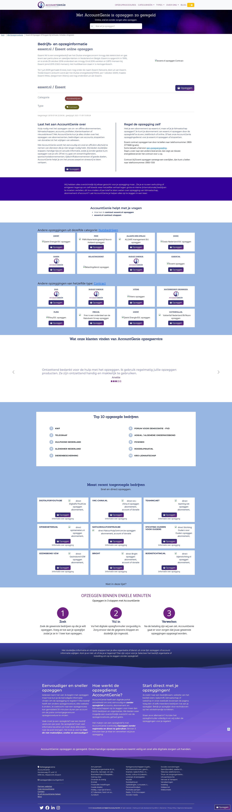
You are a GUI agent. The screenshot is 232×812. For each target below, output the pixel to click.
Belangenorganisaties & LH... (103, 769)
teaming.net (152, 500)
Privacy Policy (172, 808)
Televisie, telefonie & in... (171, 772)
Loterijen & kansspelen (135, 777)
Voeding (164, 785)
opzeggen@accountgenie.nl (51, 780)
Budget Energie (136, 256)
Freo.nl (96, 312)
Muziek (129, 779)
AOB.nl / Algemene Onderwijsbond (154, 435)
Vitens (136, 289)
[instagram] (58, 808)
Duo (56, 289)
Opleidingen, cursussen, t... (137, 785)
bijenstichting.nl (155, 553)
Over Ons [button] (171, 5)
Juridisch (95, 795)
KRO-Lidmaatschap (145, 455)
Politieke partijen (133, 790)
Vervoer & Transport (169, 779)
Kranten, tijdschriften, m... (136, 772)
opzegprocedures (125, 5)
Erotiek (94, 782)
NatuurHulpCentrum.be (106, 527)
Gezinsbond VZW (49, 553)
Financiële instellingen (100, 785)
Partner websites (45, 786)
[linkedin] (53, 808)
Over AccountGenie (46, 789)
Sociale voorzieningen (170, 767)
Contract (72, 107)
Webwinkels (166, 790)
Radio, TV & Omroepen (135, 792)
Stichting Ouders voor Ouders (155, 528)
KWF (57, 428)
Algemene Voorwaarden (185, 808)
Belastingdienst (96, 256)
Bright (96, 553)
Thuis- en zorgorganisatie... (172, 774)
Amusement (96, 767)
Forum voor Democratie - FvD (152, 428)
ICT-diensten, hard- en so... (102, 792)
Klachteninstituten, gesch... (137, 769)
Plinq (56, 312)
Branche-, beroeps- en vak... (102, 772)
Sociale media (132, 795)
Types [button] (159, 5)
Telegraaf (61, 435)
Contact (41, 791)
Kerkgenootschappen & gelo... (138, 767)
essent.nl (175, 256)
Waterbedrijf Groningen (176, 289)
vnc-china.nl (100, 500)
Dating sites (96, 777)
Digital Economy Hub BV (112, 808)
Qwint (56, 236)
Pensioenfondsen (133, 787)
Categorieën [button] (145, 5)
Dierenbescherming (66, 455)
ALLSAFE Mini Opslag (136, 236)
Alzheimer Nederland (68, 449)
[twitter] (42, 808)
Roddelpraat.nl (143, 449)
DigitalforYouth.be (50, 500)
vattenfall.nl (175, 312)
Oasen (56, 256)
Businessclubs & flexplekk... (102, 774)
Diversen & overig (98, 779)
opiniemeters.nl (48, 527)
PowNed (139, 442)
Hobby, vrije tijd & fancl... (101, 790)
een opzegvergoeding (157, 148)
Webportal (165, 787)
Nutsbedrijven (74, 98)
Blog (183, 5)
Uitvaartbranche (167, 777)
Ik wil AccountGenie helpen (49, 794)
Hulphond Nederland (68, 442)
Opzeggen (186, 88)
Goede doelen (97, 787)
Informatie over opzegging (63, 518)
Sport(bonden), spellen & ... (172, 769)
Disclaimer (163, 808)
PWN (96, 236)
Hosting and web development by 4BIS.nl (146, 808)
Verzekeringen (167, 782)
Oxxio (175, 236)
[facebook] (47, 808)
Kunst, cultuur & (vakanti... (137, 774)
